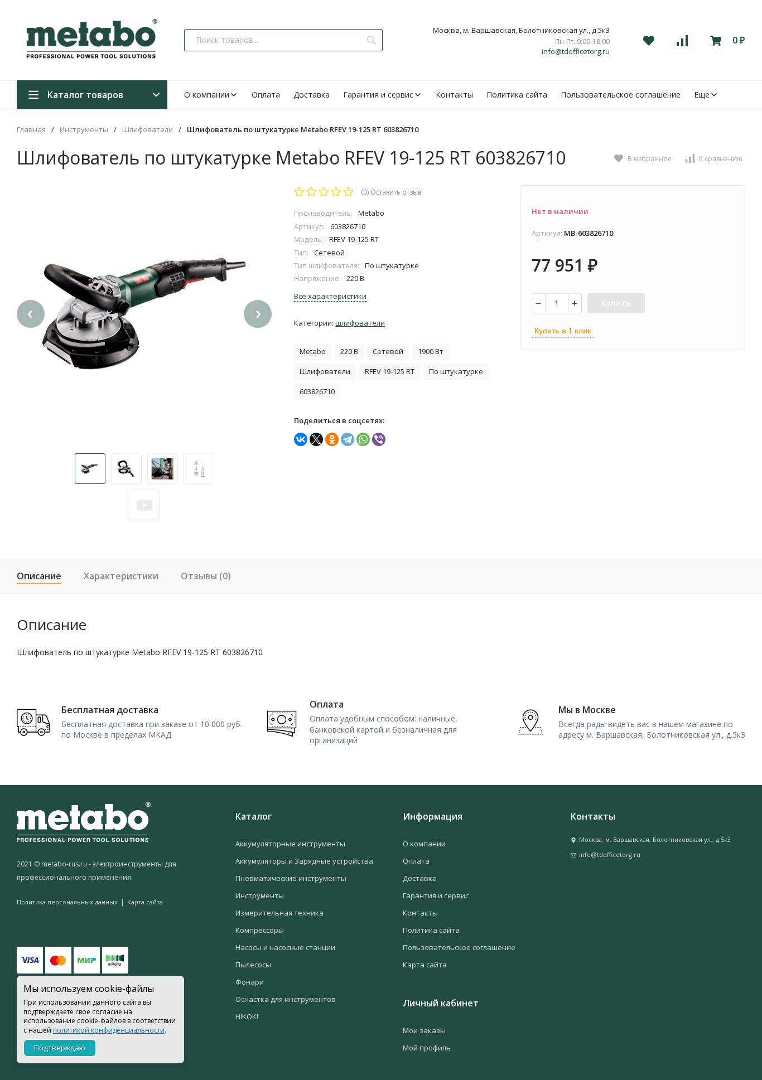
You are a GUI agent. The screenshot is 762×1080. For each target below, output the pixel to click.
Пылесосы (253, 965)
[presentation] (31, 314)
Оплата (266, 94)
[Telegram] (347, 439)
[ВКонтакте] (300, 439)
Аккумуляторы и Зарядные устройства (304, 861)
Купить (616, 303)
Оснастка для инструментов (285, 999)
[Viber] (378, 439)
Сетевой (388, 351)
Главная (31, 129)
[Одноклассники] (332, 439)
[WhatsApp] (363, 439)
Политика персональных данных (67, 902)
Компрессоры (259, 930)
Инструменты (84, 129)
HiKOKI (246, 1016)
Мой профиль (427, 1048)
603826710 (317, 391)
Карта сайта (145, 902)
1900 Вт (430, 351)
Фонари (249, 982)
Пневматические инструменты (290, 878)
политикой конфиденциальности (109, 1030)
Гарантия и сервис (378, 94)
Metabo (313, 351)
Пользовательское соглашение (621, 94)
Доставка (311, 94)
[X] (316, 439)
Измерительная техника (279, 913)
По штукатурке (456, 371)
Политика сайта (516, 94)
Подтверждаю (59, 1048)
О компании (206, 94)
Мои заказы (424, 1030)
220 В (349, 351)
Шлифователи (147, 129)
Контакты (454, 94)
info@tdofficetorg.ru (576, 51)
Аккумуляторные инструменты (290, 844)
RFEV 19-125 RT (389, 371)
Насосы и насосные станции (285, 947)
